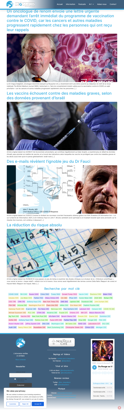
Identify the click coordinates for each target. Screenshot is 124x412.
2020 (98, 298)
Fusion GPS (56, 320)
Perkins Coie (41, 320)
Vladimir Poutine (91, 305)
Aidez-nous (101, 4)
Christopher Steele (74, 327)
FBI (23, 294)
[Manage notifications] (119, 407)
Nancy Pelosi (24, 327)
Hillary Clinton (52, 298)
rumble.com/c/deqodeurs (66, 358)
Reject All (25, 404)
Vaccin (83, 294)
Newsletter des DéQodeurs (22, 380)
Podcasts (82, 4)
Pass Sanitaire (71, 309)
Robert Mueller (16, 323)
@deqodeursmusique (65, 393)
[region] (25, 398)
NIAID (82, 323)
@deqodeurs (66, 361)
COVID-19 (109, 309)
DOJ (105, 323)
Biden (107, 294)
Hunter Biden (85, 298)
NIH (84, 312)
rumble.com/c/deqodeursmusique (64, 395)
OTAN (41, 312)
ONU (45, 323)
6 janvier (31, 309)
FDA (12, 305)
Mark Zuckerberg (55, 327)
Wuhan (108, 298)
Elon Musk (75, 305)
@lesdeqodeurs (66, 373)
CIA (64, 298)
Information (70, 4)
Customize (12, 404)
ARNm (64, 305)
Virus (82, 320)
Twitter (38, 298)
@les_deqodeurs (64, 382)
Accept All (38, 404)
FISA (102, 320)
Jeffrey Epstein (32, 323)
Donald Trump (69, 294)
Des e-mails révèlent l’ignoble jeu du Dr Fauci (48, 161)
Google (92, 320)
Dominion (105, 316)
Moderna (52, 312)
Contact (113, 4)
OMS (64, 301)
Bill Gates (71, 323)
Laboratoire (94, 323)
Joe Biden (26, 298)
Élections (95, 294)
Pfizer (73, 298)
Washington (57, 323)
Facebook (87, 301)
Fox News (43, 309)
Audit (12, 327)
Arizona (22, 305)
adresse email (20, 372)
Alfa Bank (54, 316)
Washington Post (36, 305)
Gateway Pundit (16, 309)
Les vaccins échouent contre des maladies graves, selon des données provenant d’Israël (59, 95)
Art (90, 4)
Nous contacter (21, 360)
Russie (33, 294)
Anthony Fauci (34, 301)
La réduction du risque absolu (34, 225)
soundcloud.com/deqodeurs (66, 397)
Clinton (89, 327)
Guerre (93, 316)
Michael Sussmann (17, 312)
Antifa (13, 320)
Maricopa (56, 309)
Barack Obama (69, 316)
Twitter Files (70, 320)
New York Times (51, 301)
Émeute (82, 316)
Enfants (74, 312)
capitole (74, 301)
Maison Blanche (96, 312)
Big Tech (14, 316)
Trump (55, 294)
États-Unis (52, 305)
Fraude (63, 312)
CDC (12, 301)
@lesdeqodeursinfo (67, 370)
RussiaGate (39, 327)
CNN (21, 301)
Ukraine (13, 298)
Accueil (60, 4)
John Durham (101, 301)
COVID (13, 294)
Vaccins (25, 316)
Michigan (101, 327)
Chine (45, 294)
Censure (97, 309)
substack (85, 309)
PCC (31, 312)
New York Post (39, 316)
